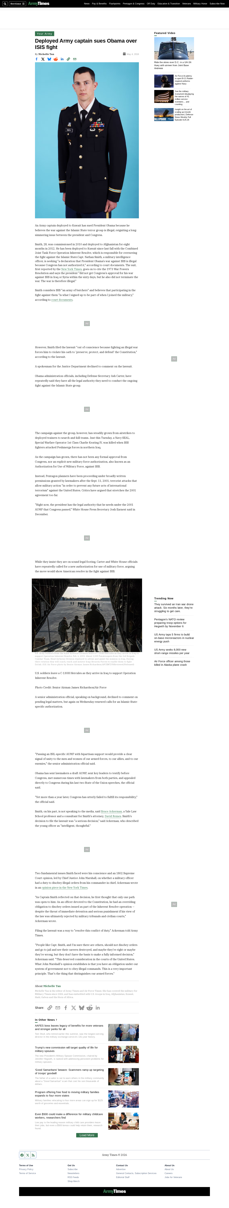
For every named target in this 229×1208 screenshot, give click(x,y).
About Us (169, 1169)
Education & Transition (169, 4)
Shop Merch (74, 1181)
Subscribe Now (217, 4)
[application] (174, 48)
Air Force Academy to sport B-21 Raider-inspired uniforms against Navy (184, 80)
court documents (62, 300)
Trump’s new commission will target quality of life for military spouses (66, 1049)
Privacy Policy (26, 1169)
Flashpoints (114, 4)
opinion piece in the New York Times (65, 887)
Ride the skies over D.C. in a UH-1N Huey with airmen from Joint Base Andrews (172, 65)
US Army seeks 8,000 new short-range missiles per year (172, 651)
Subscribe (73, 1169)
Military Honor (200, 4)
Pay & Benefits (99, 4)
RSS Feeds (73, 1177)
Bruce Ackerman (111, 811)
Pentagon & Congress (133, 4)
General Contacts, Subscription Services (136, 1173)
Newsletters (73, 1173)
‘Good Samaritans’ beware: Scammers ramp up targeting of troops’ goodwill (69, 1071)
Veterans (186, 4)
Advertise (120, 1169)
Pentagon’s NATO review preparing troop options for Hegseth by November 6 (170, 623)
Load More (87, 1135)
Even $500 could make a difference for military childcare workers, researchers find (69, 1116)
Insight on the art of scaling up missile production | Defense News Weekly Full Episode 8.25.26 (184, 114)
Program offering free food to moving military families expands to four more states (67, 1094)
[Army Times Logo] (38, 4)
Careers (169, 1173)
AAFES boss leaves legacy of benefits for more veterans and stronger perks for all (69, 1027)
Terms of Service (27, 1173)
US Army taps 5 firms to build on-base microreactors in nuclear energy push (174, 638)
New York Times (71, 269)
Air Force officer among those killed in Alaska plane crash (172, 663)
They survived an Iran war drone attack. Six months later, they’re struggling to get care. (173, 608)
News (87, 4)
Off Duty (151, 4)
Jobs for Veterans (173, 1177)
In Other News (45, 1019)
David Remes (113, 816)
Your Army (44, 33)
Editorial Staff (122, 1177)
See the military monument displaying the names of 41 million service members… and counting (184, 97)
